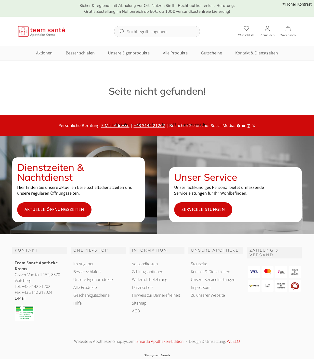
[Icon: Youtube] (243, 125)
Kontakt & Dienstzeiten (256, 53)
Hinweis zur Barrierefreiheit (156, 295)
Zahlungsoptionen (147, 271)
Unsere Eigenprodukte (129, 53)
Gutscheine (211, 53)
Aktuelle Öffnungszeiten (54, 209)
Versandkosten (145, 264)
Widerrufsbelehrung (149, 279)
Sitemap (139, 303)
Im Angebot (83, 264)
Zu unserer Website (208, 295)
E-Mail (20, 298)
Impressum (200, 287)
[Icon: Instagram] (249, 125)
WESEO (233, 341)
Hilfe (77, 303)
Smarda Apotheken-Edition (160, 341)
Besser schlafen (80, 53)
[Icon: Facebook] (238, 125)
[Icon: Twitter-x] (254, 125)
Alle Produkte (175, 53)
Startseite (199, 264)
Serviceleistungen (203, 209)
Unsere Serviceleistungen (213, 279)
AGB (136, 311)
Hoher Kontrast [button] (298, 4)
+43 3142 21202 (149, 125)
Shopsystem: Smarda (157, 355)
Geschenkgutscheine (91, 295)
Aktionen (44, 53)
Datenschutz (142, 287)
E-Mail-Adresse (115, 125)
